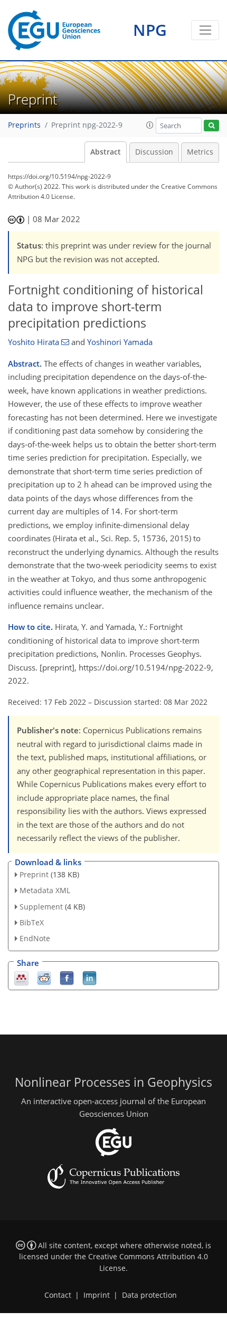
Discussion (154, 152)
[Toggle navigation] (205, 30)
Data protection (149, 1295)
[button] (150, 125)
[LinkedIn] (89, 977)
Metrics (200, 152)
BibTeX (32, 922)
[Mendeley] (21, 977)
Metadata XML (45, 890)
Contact (57, 1295)
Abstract (105, 152)
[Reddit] (44, 977)
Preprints (24, 125)
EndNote (35, 938)
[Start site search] (211, 126)
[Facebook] (67, 977)
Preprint (34, 874)
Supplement (41, 907)
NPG (150, 30)
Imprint (96, 1295)
